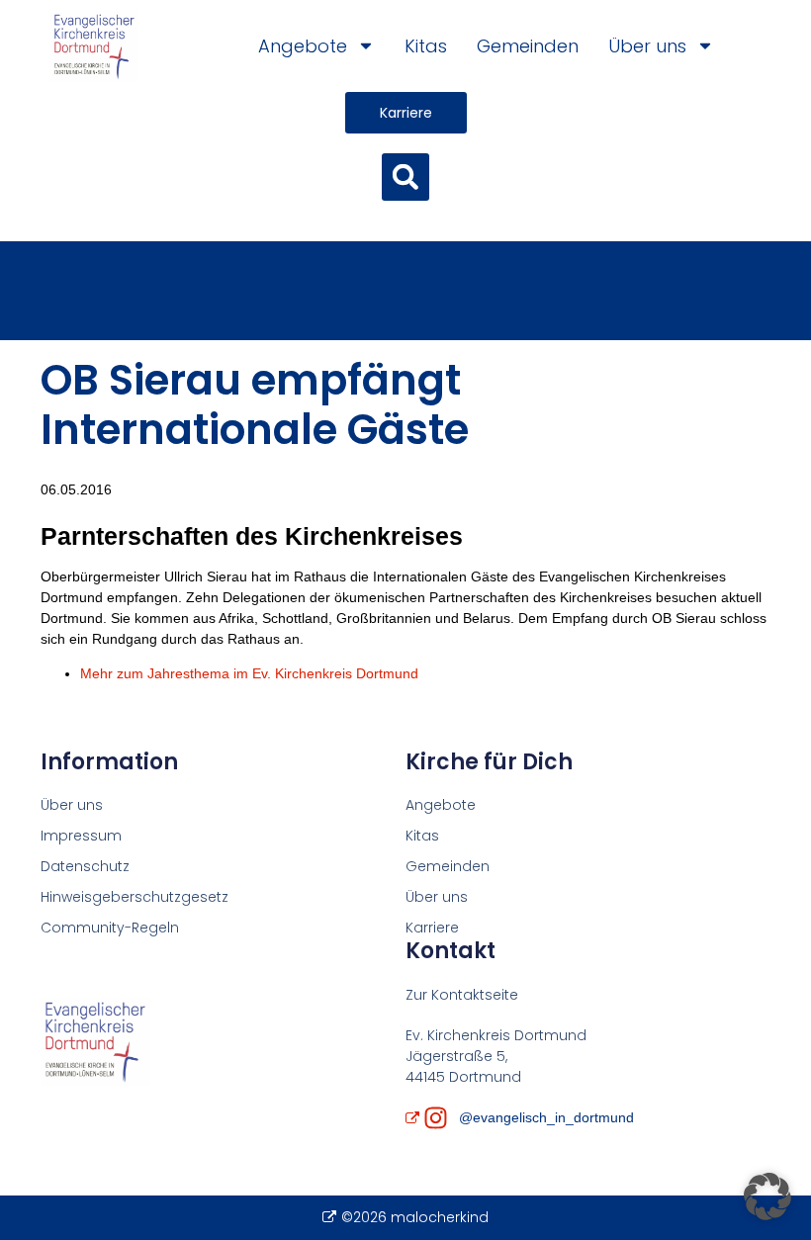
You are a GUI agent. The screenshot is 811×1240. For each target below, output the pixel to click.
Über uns (647, 46)
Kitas (426, 46)
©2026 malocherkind (414, 1217)
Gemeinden (528, 46)
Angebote (302, 46)
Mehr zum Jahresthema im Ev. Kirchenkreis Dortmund (249, 673)
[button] (405, 177)
